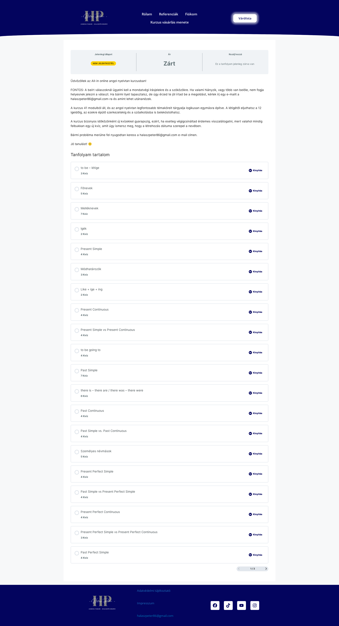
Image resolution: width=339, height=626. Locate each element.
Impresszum (145, 603)
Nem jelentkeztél (103, 63)
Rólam (147, 14)
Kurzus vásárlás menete (169, 22)
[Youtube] (241, 605)
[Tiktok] (228, 605)
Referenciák (168, 14)
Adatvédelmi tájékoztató (153, 591)
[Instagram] (254, 605)
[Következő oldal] (266, 569)
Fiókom (191, 14)
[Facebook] (215, 605)
